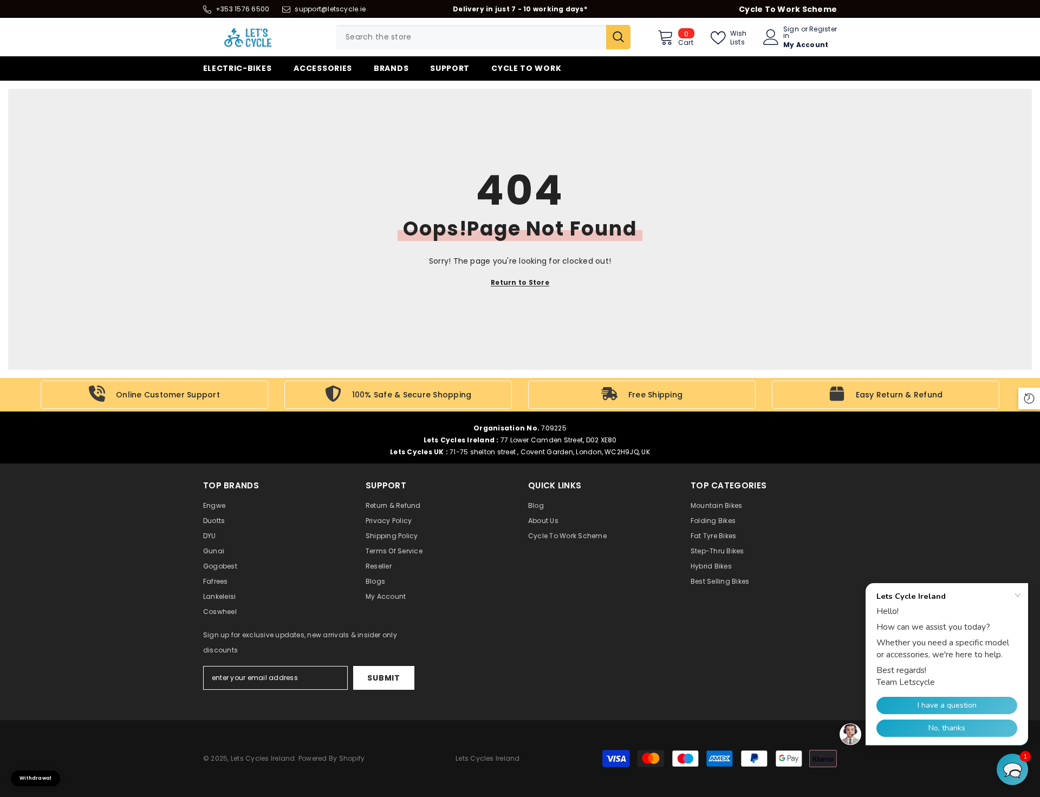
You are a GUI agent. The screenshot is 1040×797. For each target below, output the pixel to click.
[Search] (483, 37)
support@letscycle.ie (330, 9)
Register (823, 30)
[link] (154, 395)
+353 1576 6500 (242, 9)
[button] (1012, 769)
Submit (383, 677)
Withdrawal (35, 778)
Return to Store (520, 282)
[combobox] (471, 37)
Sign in (791, 32)
